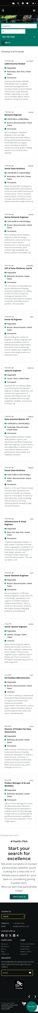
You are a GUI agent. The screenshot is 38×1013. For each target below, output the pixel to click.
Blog (2, 952)
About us (4, 944)
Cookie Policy (24, 949)
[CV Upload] (13, 3)
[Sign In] (23, 3)
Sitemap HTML (5, 1009)
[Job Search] (18, 3)
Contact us (5, 954)
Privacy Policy (25, 946)
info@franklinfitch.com (21, 926)
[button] (29, 996)
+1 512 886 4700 (18, 923)
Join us (3, 949)
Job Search (5, 946)
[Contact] (27, 3)
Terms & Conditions (27, 944)
